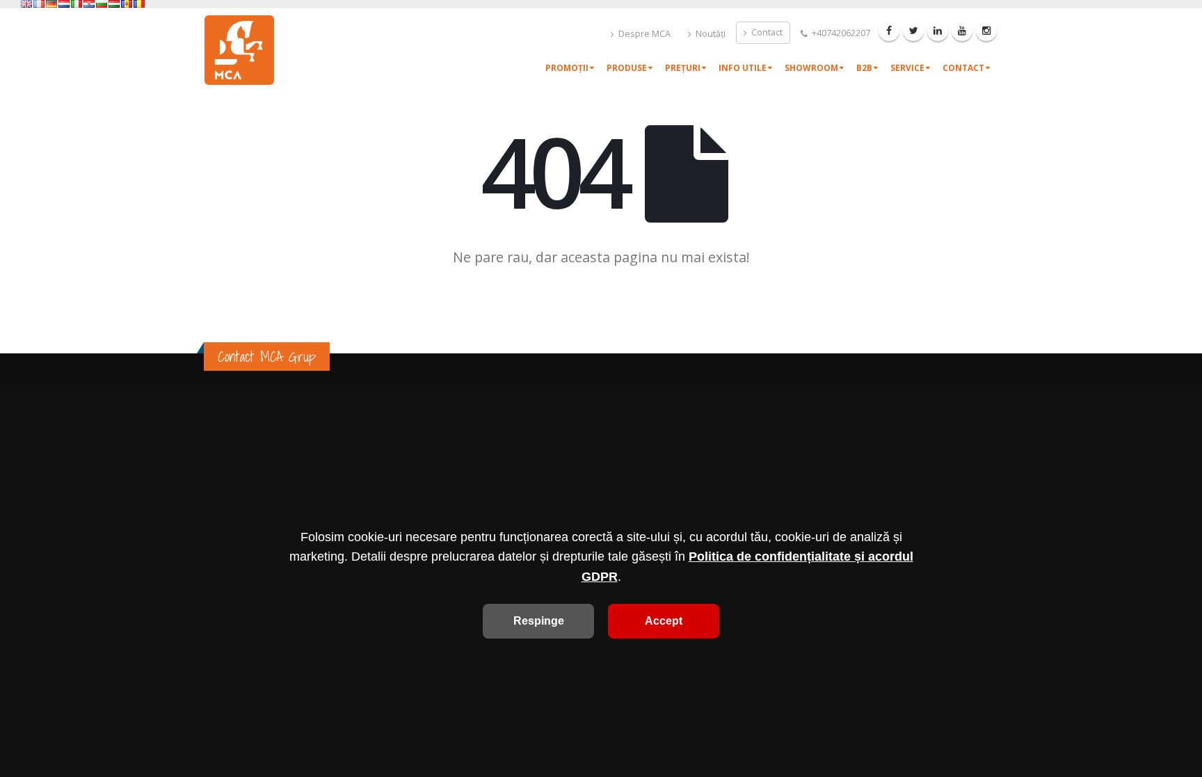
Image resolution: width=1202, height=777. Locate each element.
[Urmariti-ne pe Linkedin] (937, 30)
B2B (864, 68)
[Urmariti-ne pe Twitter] (913, 30)
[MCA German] (51, 4)
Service (907, 68)
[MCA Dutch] (64, 4)
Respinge (538, 621)
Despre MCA (643, 34)
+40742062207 (840, 33)
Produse (627, 68)
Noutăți (710, 34)
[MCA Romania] (139, 4)
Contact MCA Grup (267, 356)
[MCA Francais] (39, 4)
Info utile (743, 68)
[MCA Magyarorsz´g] (114, 4)
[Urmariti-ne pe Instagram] (986, 30)
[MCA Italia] (76, 4)
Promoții (566, 68)
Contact (766, 32)
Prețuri (682, 68)
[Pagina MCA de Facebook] (889, 30)
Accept (663, 621)
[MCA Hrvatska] (89, 4)
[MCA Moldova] (126, 4)
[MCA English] (26, 4)
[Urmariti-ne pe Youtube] (962, 30)
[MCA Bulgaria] (101, 4)
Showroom (811, 68)
